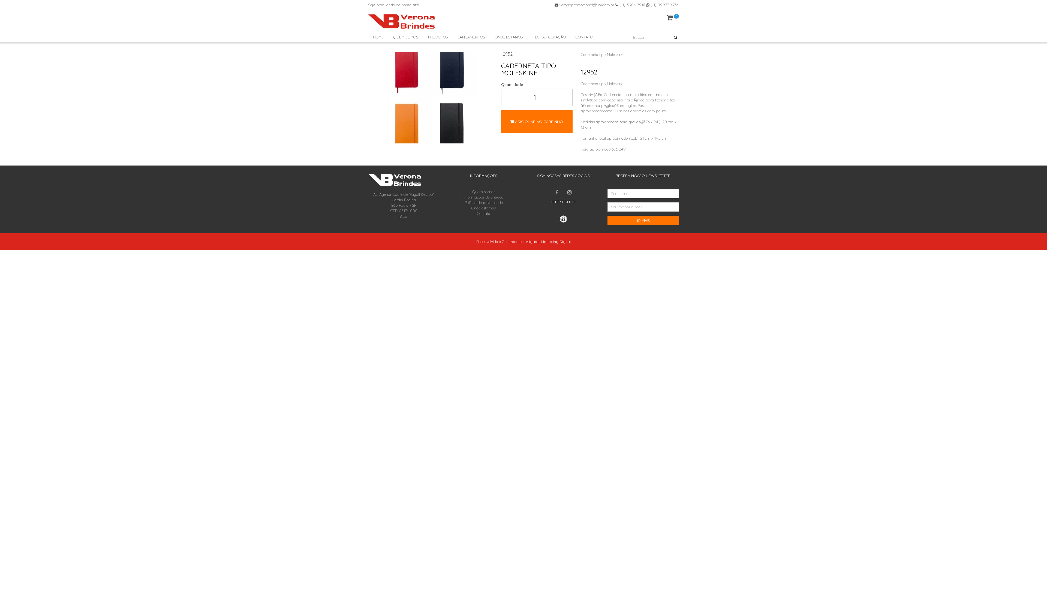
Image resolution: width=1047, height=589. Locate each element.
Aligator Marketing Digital (548, 241)
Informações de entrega (484, 197)
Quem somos (405, 37)
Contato (584, 37)
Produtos (438, 37)
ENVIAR (643, 220)
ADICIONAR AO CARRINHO (538, 121)
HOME (378, 37)
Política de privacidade (484, 202)
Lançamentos (471, 37)
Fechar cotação (549, 37)
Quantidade (512, 84)
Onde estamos (509, 37)
